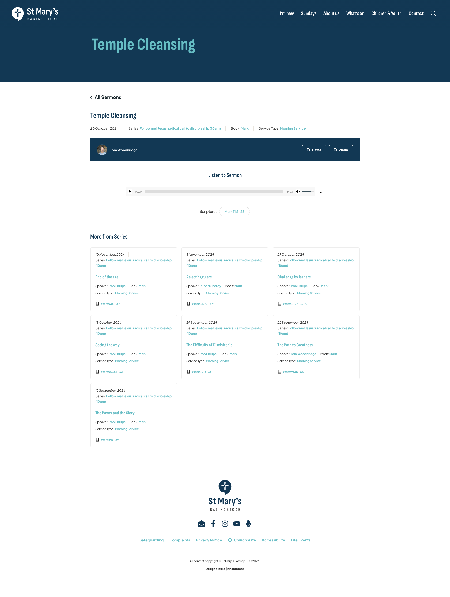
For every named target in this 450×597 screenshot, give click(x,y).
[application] (220, 191)
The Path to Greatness (295, 345)
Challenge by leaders (294, 277)
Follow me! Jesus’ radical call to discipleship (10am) (180, 128)
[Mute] (298, 191)
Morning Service (293, 128)
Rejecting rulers (199, 277)
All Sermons (107, 97)
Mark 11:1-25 (234, 211)
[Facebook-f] (213, 523)
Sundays (308, 13)
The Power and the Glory (115, 413)
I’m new (287, 13)
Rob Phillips (117, 286)
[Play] (130, 191)
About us (331, 13)
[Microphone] (248, 523)
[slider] (214, 191)
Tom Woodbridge (124, 150)
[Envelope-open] (201, 523)
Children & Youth (386, 13)
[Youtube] (236, 523)
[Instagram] (225, 523)
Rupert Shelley (210, 286)
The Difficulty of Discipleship (209, 345)
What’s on (355, 13)
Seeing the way (107, 345)
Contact (416, 13)
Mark (245, 128)
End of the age (106, 277)
